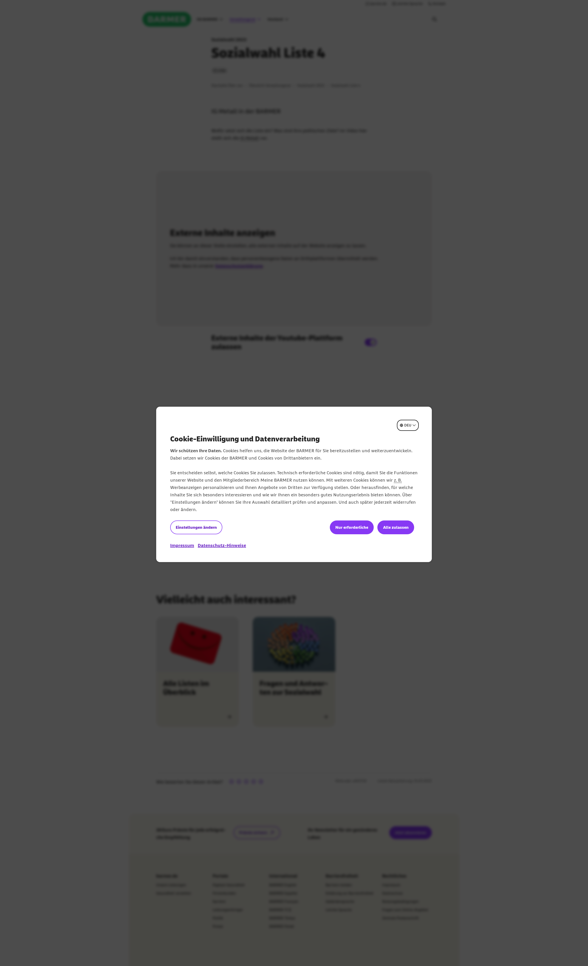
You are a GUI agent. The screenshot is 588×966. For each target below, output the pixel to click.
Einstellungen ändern (196, 527)
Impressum (182, 545)
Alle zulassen (396, 527)
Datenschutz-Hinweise (222, 545)
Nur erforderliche (351, 527)
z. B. (398, 480)
